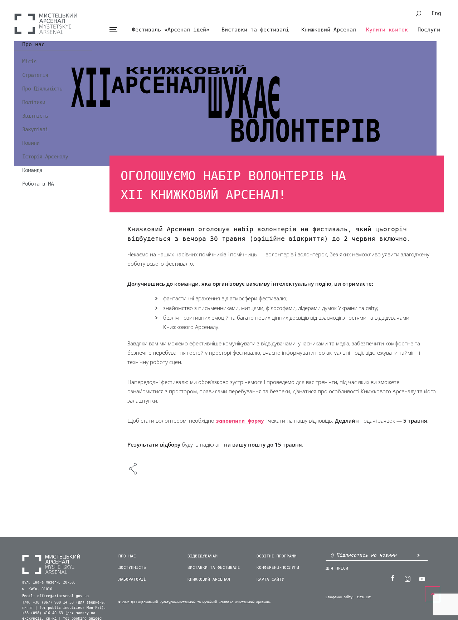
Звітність (35, 116)
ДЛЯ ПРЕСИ (337, 568)
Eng (436, 13)
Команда (32, 170)
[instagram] (407, 578)
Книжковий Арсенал (328, 30)
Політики (33, 102)
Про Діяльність (42, 89)
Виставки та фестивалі (255, 30)
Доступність (132, 567)
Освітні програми (277, 556)
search (418, 14)
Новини (30, 143)
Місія (29, 61)
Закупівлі (35, 129)
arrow (418, 555)
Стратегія (35, 75)
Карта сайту (270, 579)
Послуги (429, 30)
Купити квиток (387, 30)
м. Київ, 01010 (37, 589)
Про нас (33, 44)
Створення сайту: (340, 597)
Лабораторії (132, 579)
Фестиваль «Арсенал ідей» (170, 30)
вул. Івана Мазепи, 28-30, (49, 582)
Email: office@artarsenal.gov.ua (55, 596)
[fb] (392, 578)
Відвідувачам (202, 556)
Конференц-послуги (278, 567)
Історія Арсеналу (45, 157)
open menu (113, 30)
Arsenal (46, 23)
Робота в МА (38, 184)
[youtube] (422, 578)
